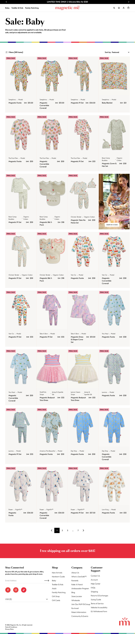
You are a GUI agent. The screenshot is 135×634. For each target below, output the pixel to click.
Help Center (95, 584)
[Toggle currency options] (47, 599)
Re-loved (75, 608)
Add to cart (20, 92)
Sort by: (108, 52)
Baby (7, 8)
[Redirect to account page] (123, 8)
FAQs (93, 588)
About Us (75, 573)
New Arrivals (57, 573)
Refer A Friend (77, 584)
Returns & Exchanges (99, 596)
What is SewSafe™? (79, 577)
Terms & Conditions (11, 627)
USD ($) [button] (8, 599)
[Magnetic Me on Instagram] (15, 590)
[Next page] (83, 530)
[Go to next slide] (129, 2)
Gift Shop (56, 596)
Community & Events (79, 616)
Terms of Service (97, 603)
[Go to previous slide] (6, 2)
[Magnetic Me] (68, 8)
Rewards (74, 581)
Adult (54, 588)
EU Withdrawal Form (99, 611)
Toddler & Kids (17, 8)
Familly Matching (59, 592)
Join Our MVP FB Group (80, 604)
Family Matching (32, 8)
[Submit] (46, 580)
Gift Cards (56, 600)
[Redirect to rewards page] (119, 8)
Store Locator (76, 596)
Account (94, 580)
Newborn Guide (58, 577)
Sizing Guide (96, 600)
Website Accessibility (99, 607)
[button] (128, 7)
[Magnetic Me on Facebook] (8, 590)
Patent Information (78, 612)
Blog (73, 592)
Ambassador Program (80, 588)
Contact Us (95, 576)
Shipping (94, 592)
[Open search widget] (114, 8)
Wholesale (75, 600)
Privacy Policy (9, 629)
